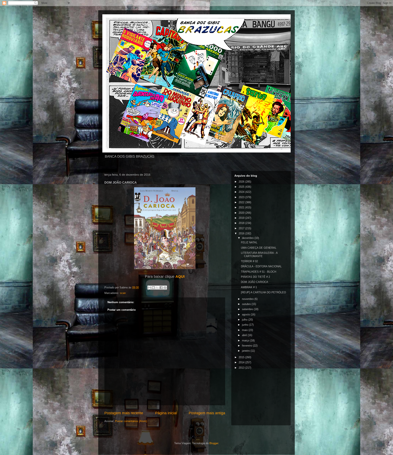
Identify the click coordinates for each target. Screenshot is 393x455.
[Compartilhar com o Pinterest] (165, 288)
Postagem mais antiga (207, 413)
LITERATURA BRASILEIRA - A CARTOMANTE (259, 254)
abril (245, 335)
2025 (242, 186)
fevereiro (247, 345)
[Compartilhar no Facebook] (161, 288)
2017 (242, 228)
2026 (242, 181)
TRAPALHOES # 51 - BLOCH (258, 271)
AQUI (180, 276)
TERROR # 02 (249, 261)
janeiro (246, 350)
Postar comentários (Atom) (131, 421)
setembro (248, 309)
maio (245, 330)
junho (245, 324)
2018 (242, 223)
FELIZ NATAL (249, 242)
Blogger (213, 443)
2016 (242, 233)
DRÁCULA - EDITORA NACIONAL (261, 266)
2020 (242, 212)
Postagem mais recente (123, 413)
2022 (242, 202)
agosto (246, 314)
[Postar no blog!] (153, 288)
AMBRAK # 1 (249, 287)
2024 (242, 191)
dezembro (248, 237)
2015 (242, 357)
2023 (242, 197)
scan (123, 293)
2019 (242, 217)
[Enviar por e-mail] (149, 288)
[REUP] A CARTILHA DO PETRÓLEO (263, 292)
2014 (242, 362)
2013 (242, 367)
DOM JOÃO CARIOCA (254, 281)
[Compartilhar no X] (157, 288)
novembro (248, 298)
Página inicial (166, 413)
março (246, 340)
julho (245, 319)
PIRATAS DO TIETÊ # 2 (255, 276)
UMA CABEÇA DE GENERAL (258, 247)
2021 (242, 207)
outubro (247, 304)
